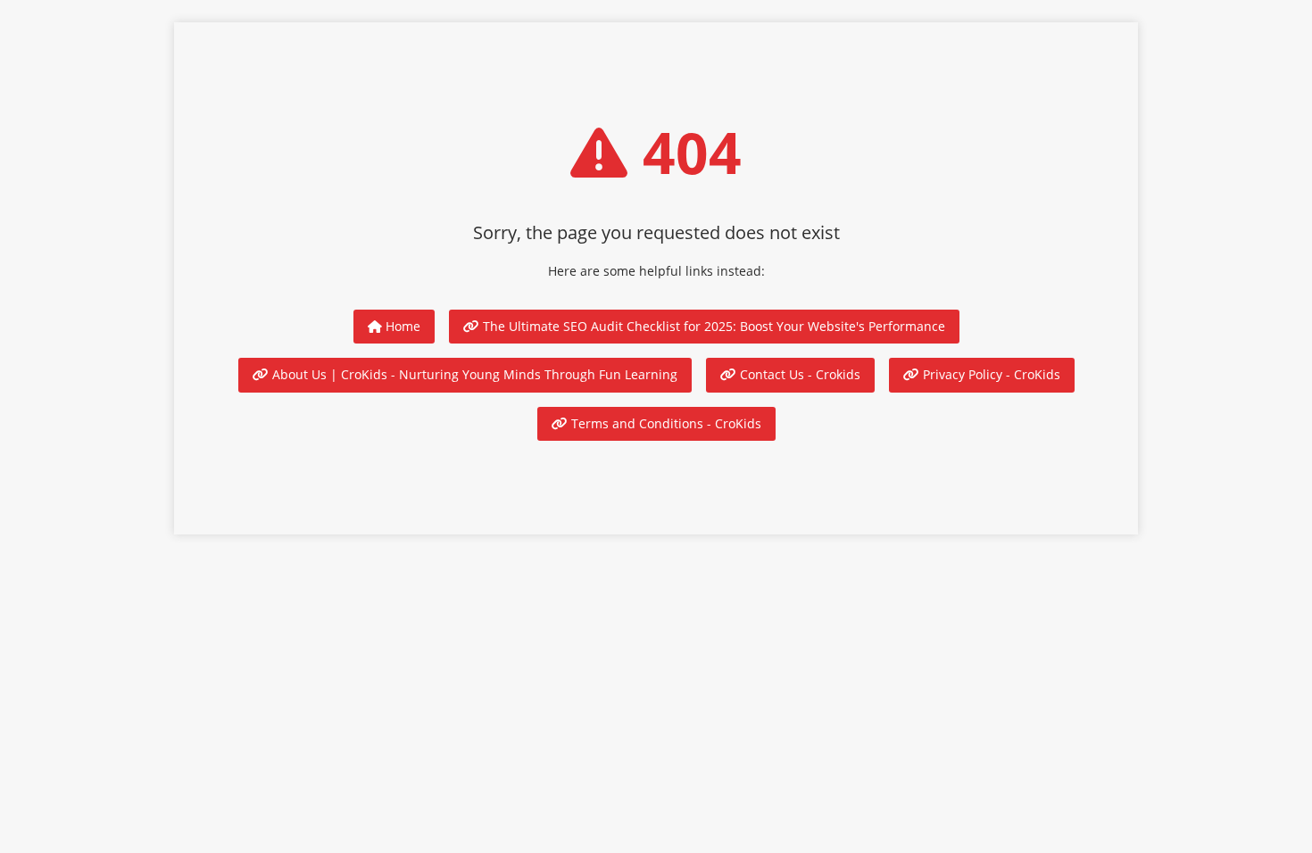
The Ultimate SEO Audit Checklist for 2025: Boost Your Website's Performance (712, 326)
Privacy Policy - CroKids (989, 374)
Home (401, 326)
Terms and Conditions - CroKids (664, 423)
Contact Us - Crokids (798, 374)
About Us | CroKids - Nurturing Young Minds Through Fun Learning (473, 374)
